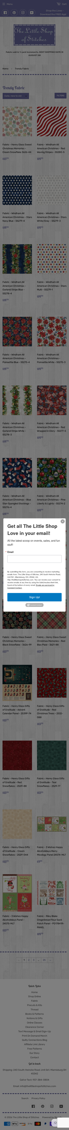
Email (10, 552)
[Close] (63, 521)
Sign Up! (34, 597)
